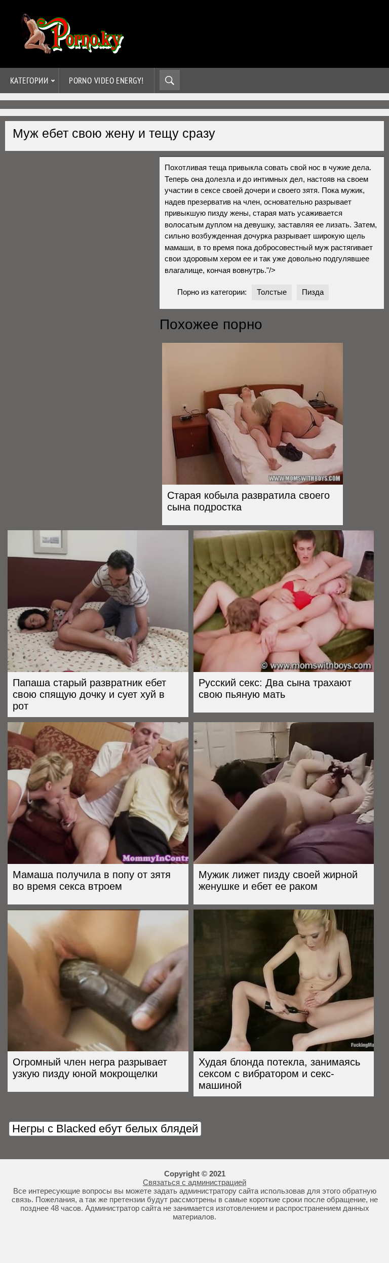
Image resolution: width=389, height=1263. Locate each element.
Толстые (272, 292)
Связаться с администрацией (194, 1182)
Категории (29, 80)
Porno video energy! (106, 80)
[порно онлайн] (71, 49)
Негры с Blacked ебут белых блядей (105, 1128)
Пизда (313, 292)
